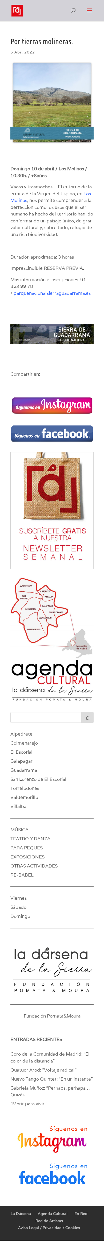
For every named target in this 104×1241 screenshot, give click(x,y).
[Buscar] (87, 717)
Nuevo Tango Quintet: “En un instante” (51, 1079)
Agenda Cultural (52, 1213)
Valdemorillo (24, 797)
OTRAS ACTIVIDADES (34, 866)
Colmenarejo (24, 743)
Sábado (18, 907)
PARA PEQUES (26, 848)
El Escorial (21, 752)
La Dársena (21, 1213)
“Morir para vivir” (28, 1104)
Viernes (18, 898)
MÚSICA (19, 830)
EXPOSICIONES (27, 857)
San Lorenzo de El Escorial (38, 779)
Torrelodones (24, 788)
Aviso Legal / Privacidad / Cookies (49, 1227)
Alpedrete (21, 734)
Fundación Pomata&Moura (52, 1016)
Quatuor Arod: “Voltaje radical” (43, 1070)
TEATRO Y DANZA (30, 839)
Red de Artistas (49, 1220)
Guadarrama (23, 770)
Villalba (18, 806)
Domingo (20, 916)
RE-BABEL (22, 875)
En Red (80, 1213)
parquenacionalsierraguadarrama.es (52, 293)
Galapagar (21, 761)
